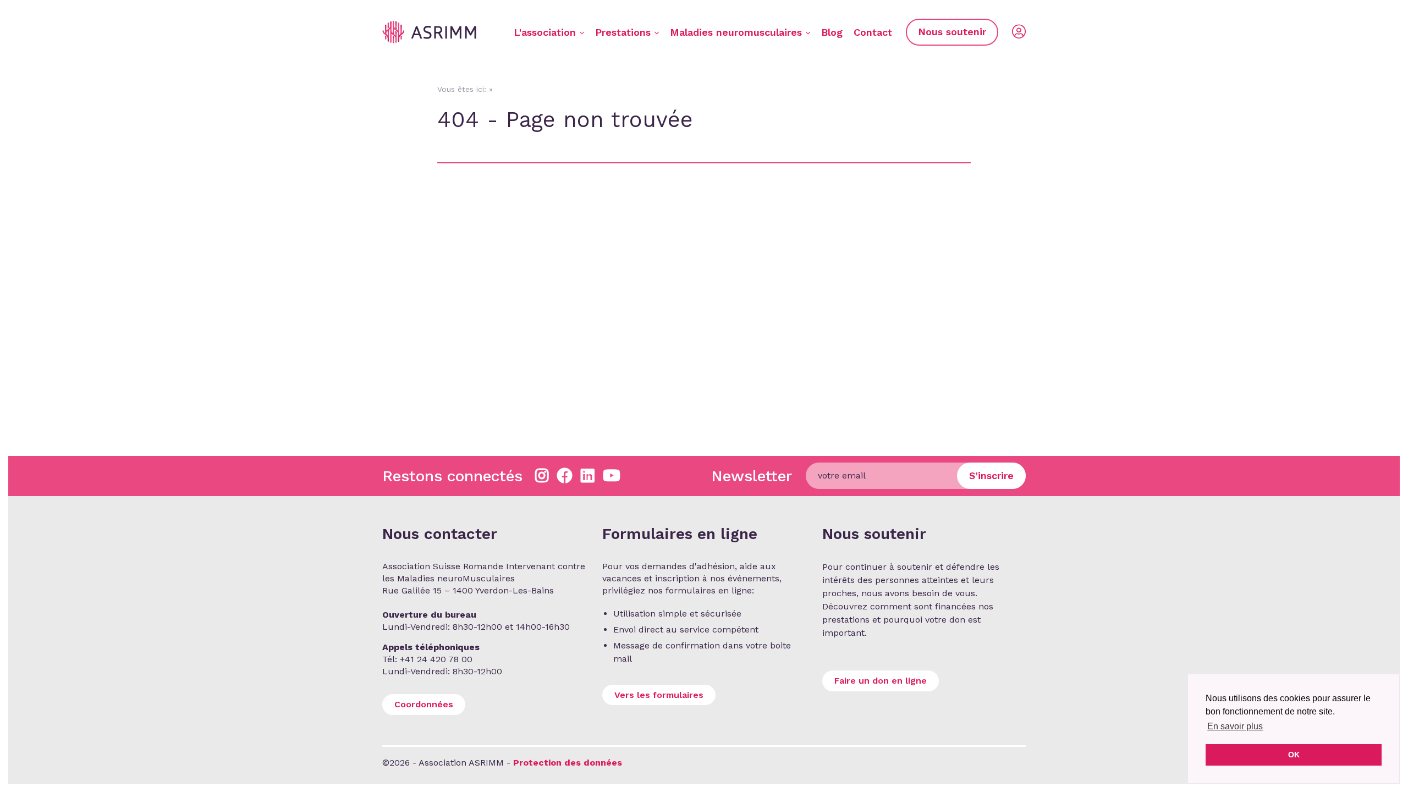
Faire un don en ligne (880, 680)
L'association (545, 32)
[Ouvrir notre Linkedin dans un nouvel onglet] (588, 476)
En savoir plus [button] (1235, 726)
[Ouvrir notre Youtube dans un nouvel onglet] (611, 476)
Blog (832, 32)
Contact (873, 32)
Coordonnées (423, 704)
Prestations (623, 32)
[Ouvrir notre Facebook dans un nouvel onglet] (565, 476)
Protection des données (567, 762)
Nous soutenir (952, 31)
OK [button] (1294, 754)
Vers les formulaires (658, 695)
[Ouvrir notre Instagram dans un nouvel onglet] (542, 476)
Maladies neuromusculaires (736, 32)
